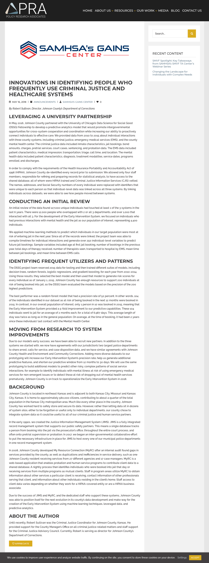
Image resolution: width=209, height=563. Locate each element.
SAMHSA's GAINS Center (78, 101)
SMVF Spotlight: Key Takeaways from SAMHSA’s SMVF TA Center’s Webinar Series (173, 63)
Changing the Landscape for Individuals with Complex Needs (172, 73)
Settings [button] (182, 557)
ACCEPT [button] (195, 557)
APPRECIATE (21, 543)
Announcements (45, 101)
